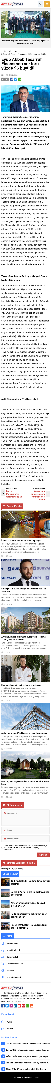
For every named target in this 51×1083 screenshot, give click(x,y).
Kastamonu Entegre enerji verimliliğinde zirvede (38, 495)
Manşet (18, 51)
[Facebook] (3, 1005)
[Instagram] (11, 1005)
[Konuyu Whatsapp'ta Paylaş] (19, 79)
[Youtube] (19, 1005)
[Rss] (31, 1005)
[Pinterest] (23, 1005)
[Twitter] (7, 1005)
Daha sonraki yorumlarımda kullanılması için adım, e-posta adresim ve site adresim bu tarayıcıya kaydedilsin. (26, 847)
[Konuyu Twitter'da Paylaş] (15, 79)
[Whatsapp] (27, 1005)
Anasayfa (7, 51)
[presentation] (4, 24)
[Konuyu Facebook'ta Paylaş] (11, 79)
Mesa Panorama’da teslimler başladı (14, 494)
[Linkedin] (15, 1005)
